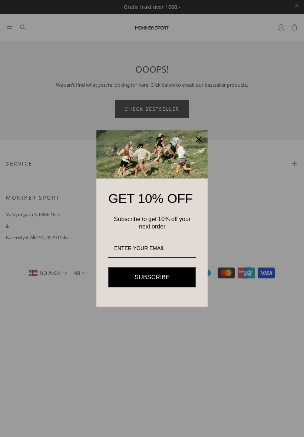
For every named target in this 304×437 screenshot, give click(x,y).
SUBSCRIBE (152, 277)
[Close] (199, 139)
